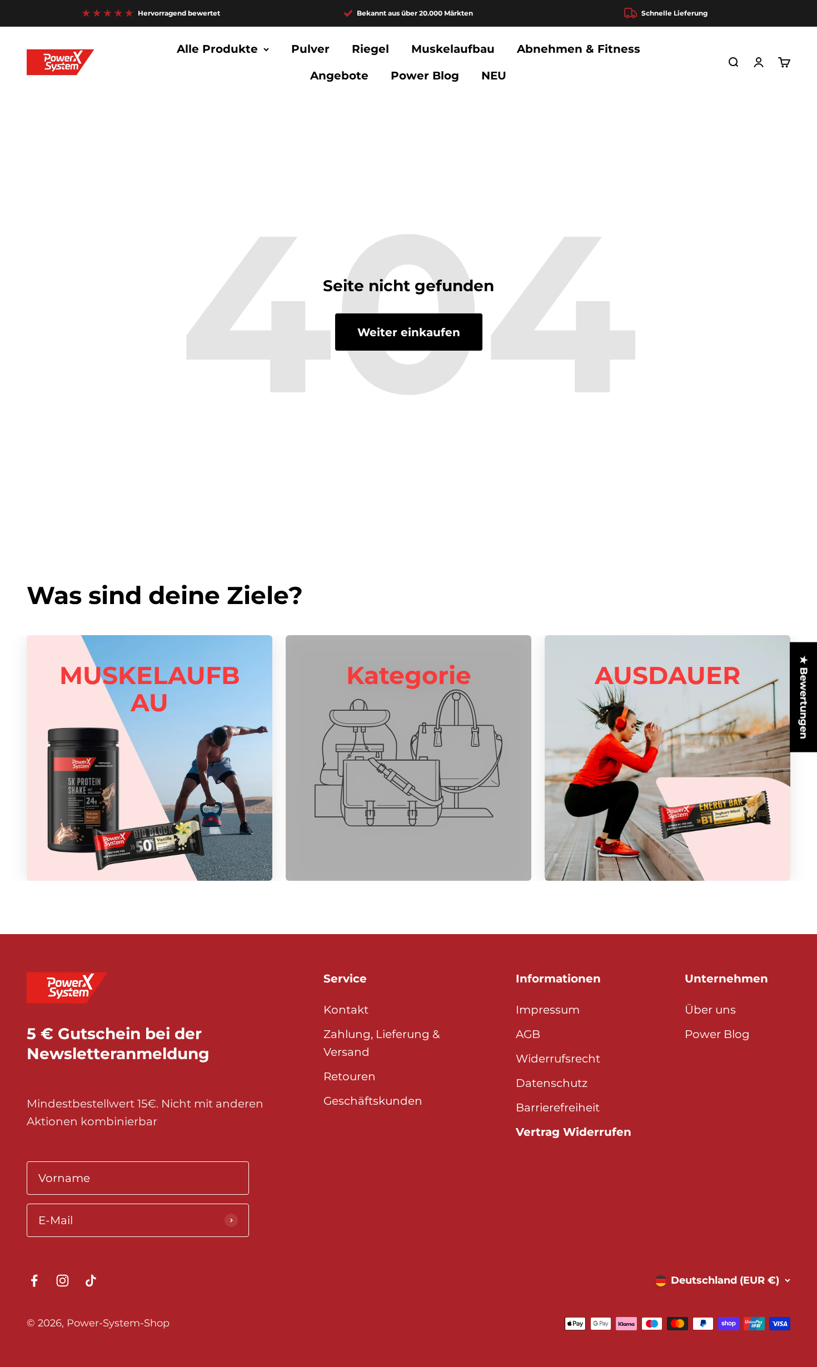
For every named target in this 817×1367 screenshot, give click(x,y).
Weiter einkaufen (408, 332)
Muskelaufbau (453, 49)
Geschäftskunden (372, 1100)
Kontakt (345, 1009)
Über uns (710, 1009)
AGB (528, 1034)
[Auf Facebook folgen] (34, 1280)
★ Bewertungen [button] (804, 697)
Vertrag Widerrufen (573, 1132)
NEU (493, 75)
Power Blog (425, 75)
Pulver (310, 49)
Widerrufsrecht (558, 1058)
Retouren (349, 1076)
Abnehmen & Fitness (578, 49)
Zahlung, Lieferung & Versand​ (381, 1043)
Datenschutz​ (551, 1083)
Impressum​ (548, 1009)
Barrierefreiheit (558, 1107)
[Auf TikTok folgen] (90, 1280)
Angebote (339, 75)
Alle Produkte (217, 49)
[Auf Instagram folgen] (62, 1280)
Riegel (370, 49)
